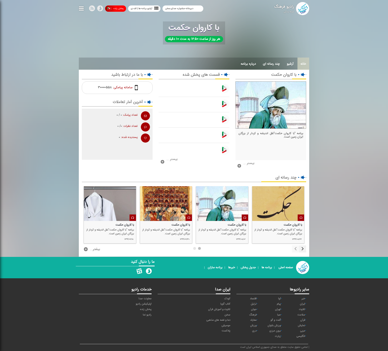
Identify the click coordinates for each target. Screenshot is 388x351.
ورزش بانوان (274, 325)
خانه (303, 63)
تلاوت (302, 309)
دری (254, 331)
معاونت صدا (145, 298)
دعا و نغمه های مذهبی (218, 320)
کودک (227, 298)
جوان (254, 309)
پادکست (226, 331)
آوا (279, 298)
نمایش (301, 325)
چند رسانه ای (271, 63)
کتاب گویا (225, 304)
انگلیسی (300, 336)
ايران (302, 304)
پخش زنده (118, 8)
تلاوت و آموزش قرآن (219, 309)
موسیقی (225, 325)
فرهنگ (253, 315)
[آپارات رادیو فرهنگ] (139, 272)
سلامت (301, 315)
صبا (279, 315)
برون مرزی (275, 331)
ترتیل (254, 304)
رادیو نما (147, 315)
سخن (227, 315)
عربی (302, 331)
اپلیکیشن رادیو (144, 304)
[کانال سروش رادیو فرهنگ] (148, 272)
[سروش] (100, 9)
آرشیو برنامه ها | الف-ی (141, 8)
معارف (253, 320)
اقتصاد (253, 298)
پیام (279, 304)
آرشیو (290, 63)
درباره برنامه (248, 63)
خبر (303, 298)
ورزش (253, 325)
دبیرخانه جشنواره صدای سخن (179, 8)
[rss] (92, 9)
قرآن (302, 320)
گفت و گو (276, 320)
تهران (278, 309)
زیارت (278, 336)
